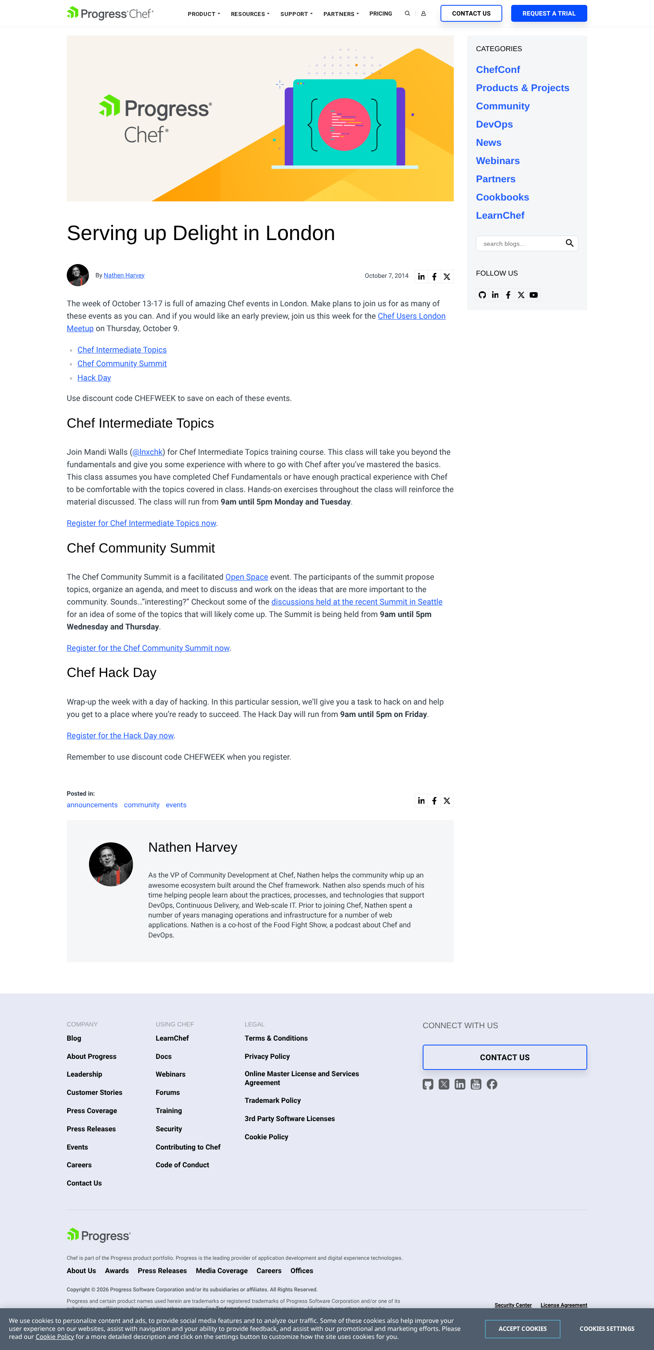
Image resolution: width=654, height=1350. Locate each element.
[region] (327, 1329)
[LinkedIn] (461, 1086)
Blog (74, 1038)
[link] (421, 276)
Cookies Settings (607, 1329)
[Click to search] (570, 243)
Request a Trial (549, 13)
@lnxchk (148, 452)
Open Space (247, 577)
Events (77, 1147)
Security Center (513, 1305)
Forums (168, 1092)
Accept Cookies (523, 1329)
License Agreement (564, 1305)
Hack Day (94, 378)
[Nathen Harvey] (112, 862)
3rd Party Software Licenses (290, 1118)
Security (169, 1129)
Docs (164, 1056)
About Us (81, 1270)
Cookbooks (502, 197)
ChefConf (498, 69)
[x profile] (521, 294)
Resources (248, 14)
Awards (117, 1270)
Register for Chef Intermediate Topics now (141, 523)
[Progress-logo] (99, 1237)
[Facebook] (492, 1086)
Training (169, 1110)
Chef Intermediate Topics (122, 350)
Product (202, 14)
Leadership (84, 1074)
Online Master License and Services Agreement (302, 1078)
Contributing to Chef (188, 1147)
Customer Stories (94, 1092)
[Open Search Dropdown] (408, 13)
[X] (445, 1086)
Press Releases (91, 1129)
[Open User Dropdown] (424, 13)
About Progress (92, 1056)
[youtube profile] (534, 294)
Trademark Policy (273, 1100)
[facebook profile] (508, 294)
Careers (79, 1165)
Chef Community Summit (122, 364)
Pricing (381, 14)
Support (294, 14)
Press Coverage (92, 1110)
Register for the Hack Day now (120, 736)
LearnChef (500, 215)
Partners (339, 14)
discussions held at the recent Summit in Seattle (357, 602)
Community (503, 106)
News (488, 142)
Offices (302, 1270)
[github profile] (482, 294)
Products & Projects (522, 87)
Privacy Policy (267, 1056)
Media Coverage (222, 1270)
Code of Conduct (182, 1165)
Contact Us (471, 13)
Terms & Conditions (276, 1038)
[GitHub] (429, 1086)
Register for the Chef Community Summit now (148, 648)
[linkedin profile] (495, 294)
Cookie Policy (266, 1137)
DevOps (494, 124)
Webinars (498, 160)
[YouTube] (477, 1086)
